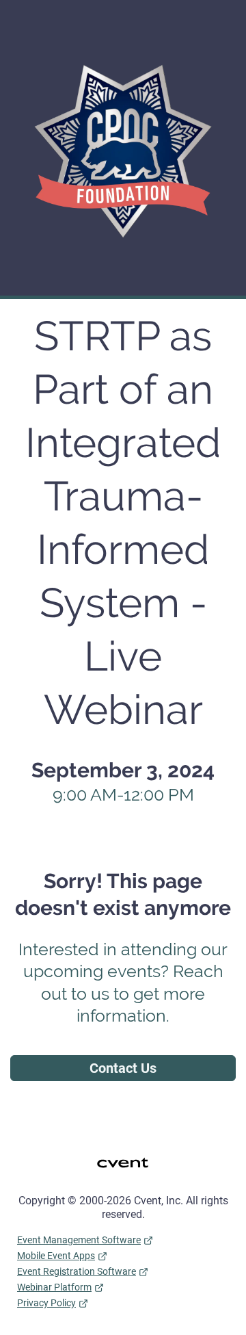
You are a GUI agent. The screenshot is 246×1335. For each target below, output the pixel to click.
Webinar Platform (54, 1287)
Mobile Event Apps (56, 1255)
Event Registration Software (76, 1271)
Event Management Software (79, 1239)
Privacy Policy (46, 1302)
